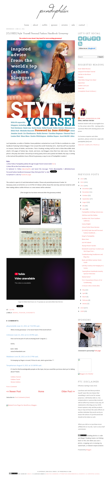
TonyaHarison (11, 365)
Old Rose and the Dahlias (90, 215)
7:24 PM (11, 309)
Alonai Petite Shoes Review (90, 227)
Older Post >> (68, 391)
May (83, 290)
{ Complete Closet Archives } (87, 91)
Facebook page (26, 175)
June (83, 209)
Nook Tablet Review (84, 69)
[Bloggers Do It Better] (85, 374)
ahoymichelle (11, 326)
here (53, 164)
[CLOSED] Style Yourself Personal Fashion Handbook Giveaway (37, 33)
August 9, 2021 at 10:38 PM (27, 365)
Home (41, 391)
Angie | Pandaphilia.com (90, 118)
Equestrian (81, 83)
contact (82, 25)
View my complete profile (89, 145)
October (85, 195)
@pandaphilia (26, 169)
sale (73, 25)
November (86, 192)
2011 (82, 186)
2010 (82, 308)
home (26, 25)
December (85, 189)
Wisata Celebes (16, 382)
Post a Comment (11, 387)
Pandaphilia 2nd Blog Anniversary (92, 212)
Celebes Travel (15, 379)
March (84, 297)
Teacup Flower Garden (89, 246)
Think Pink (81, 88)
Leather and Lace (83, 86)
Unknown (10, 335)
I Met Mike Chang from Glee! (87, 80)
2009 (82, 311)
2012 (82, 182)
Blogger (88, 450)
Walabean (10, 357)
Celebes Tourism (16, 377)
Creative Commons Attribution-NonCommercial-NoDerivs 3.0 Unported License (73, 474)
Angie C (29, 474)
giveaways (30, 312)
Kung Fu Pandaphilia (88, 236)
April (84, 293)
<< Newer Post (13, 391)
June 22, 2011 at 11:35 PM (24, 335)
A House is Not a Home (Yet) (91, 286)
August (84, 202)
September (86, 199)
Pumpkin (80, 77)
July (83, 206)
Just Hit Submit (86, 242)
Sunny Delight (86, 224)
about (35, 25)
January (84, 303)
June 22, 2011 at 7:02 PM (26, 326)
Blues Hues (85, 239)
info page (98, 351)
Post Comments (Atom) (22, 397)
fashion (22, 312)
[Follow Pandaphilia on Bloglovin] (87, 49)
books (15, 312)
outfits (44, 25)
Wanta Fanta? (86, 277)
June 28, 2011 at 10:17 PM (24, 357)
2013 (82, 179)
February (85, 300)
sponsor (54, 25)
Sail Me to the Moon (84, 74)
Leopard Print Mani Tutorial (86, 72)
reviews (64, 25)
